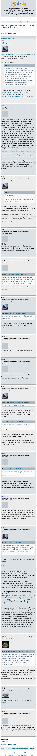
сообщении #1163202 (14, 274)
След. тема (11, 38)
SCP (28, 600)
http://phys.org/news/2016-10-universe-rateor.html (17, 96)
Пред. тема (4, 38)
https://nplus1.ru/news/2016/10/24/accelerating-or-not (18, 54)
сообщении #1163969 (16, 402)
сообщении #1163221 (13, 313)
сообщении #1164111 (14, 542)
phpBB (11, 755)
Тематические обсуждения (19, 748)
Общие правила (28, 753)
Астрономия (30, 748)
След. (15, 33)
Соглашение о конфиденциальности (14, 753)
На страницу (4, 33)
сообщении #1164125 (16, 651)
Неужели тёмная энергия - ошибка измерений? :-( (17, 26)
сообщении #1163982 (14, 469)
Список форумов (6, 748)
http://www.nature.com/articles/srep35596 (14, 92)
